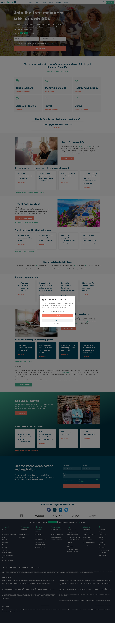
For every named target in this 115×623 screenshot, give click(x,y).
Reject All (57, 320)
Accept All (57, 315)
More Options (57, 323)
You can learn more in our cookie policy (54, 311)
